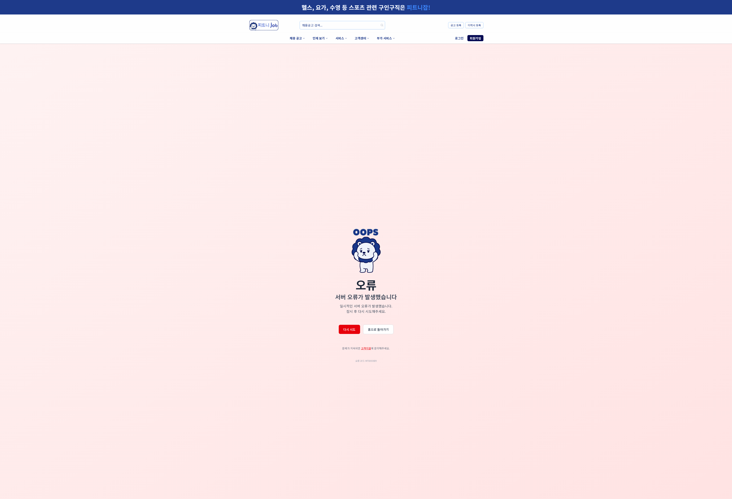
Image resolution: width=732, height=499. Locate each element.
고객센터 (360, 38)
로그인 (459, 38)
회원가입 (475, 38)
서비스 (340, 38)
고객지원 (366, 348)
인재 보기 (319, 38)
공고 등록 (456, 25)
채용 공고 (296, 38)
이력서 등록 (474, 25)
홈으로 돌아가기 (378, 329)
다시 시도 (349, 329)
